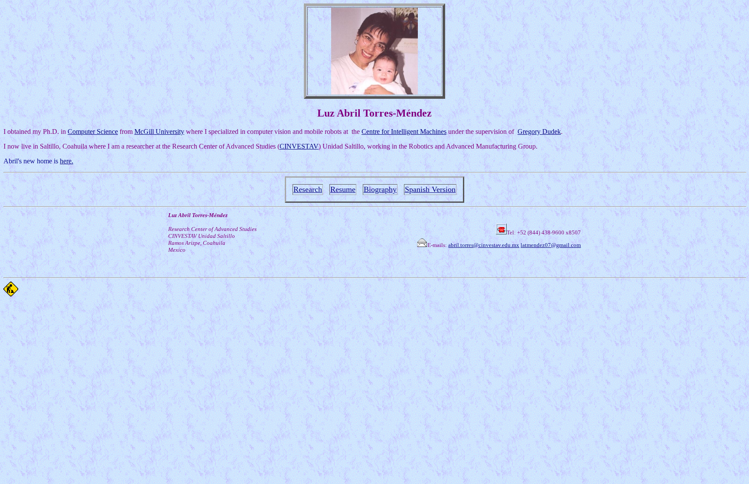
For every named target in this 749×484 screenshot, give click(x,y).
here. (66, 161)
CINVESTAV (299, 146)
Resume (342, 189)
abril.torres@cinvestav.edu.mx (483, 245)
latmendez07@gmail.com (551, 245)
